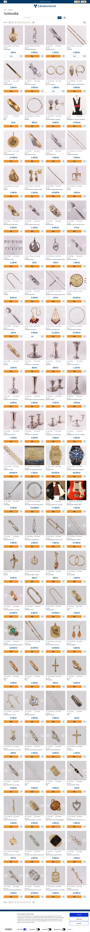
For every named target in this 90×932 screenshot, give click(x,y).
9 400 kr (34, 612)
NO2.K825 (26, 433)
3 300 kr (34, 52)
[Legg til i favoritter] (21, 56)
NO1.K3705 (27, 888)
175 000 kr (34, 507)
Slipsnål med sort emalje (73, 785)
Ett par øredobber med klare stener (75, 84)
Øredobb (27, 119)
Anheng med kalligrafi (9, 154)
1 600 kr (55, 87)
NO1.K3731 (69, 573)
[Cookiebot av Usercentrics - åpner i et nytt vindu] (8, 929)
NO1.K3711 (27, 538)
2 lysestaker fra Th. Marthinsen (53, 434)
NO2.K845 (26, 293)
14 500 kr (55, 647)
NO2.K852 (48, 223)
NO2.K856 (69, 188)
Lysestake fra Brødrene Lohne (74, 399)
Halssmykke (28, 645)
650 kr (34, 367)
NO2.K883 (5, 83)
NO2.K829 (26, 398)
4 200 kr (13, 577)
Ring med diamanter (51, 154)
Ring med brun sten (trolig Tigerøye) (55, 820)
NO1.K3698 (6, 853)
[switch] (38, 929)
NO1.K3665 (27, 713)
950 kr (13, 752)
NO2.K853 (26, 223)
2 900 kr (76, 437)
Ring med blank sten (9, 539)
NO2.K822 (69, 433)
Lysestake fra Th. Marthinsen (32, 364)
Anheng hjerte (7, 49)
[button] (84, 22)
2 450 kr (13, 402)
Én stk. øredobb (50, 575)
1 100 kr (34, 227)
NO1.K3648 (48, 643)
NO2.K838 (26, 328)
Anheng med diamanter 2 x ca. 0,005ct (55, 890)
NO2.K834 (5, 363)
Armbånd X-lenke (29, 610)
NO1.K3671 (6, 748)
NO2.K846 (5, 293)
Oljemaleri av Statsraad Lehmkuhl (33, 469)
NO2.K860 (48, 188)
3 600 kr (55, 752)
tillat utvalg (79, 919)
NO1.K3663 (6, 713)
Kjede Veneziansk (50, 715)
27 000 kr (77, 542)
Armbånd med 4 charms (10, 715)
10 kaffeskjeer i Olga (9, 259)
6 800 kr (55, 858)
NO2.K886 (26, 48)
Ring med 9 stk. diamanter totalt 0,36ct (34, 855)
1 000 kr (34, 402)
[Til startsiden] (5, 2)
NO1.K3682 (69, 783)
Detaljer (69, 929)
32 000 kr (34, 647)
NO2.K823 (48, 433)
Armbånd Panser (50, 610)
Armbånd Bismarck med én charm (54, 539)
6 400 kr (13, 717)
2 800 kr (76, 647)
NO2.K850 (5, 258)
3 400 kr (76, 87)
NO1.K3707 (6, 538)
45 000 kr (77, 472)
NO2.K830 (5, 398)
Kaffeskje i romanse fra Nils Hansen (75, 224)
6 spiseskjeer (7, 504)
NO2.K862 (5, 188)
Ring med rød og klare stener (11, 224)
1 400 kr (13, 192)
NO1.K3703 (69, 853)
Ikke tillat (79, 923)
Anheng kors (49, 680)
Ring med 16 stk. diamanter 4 (53, 750)
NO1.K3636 (6, 608)
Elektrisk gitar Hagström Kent (74, 504)
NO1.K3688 (48, 818)
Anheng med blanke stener (10, 820)
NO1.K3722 (6, 573)
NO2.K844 (48, 293)
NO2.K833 (26, 363)
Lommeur (69, 294)
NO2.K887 (5, 48)
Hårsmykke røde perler (30, 329)
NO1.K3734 (48, 468)
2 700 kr (55, 402)
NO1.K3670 (69, 713)
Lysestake (48, 364)
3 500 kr (34, 332)
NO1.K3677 (6, 783)
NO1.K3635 (27, 608)
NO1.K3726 (27, 573)
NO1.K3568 (69, 888)
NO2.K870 (5, 153)
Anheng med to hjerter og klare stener (55, 259)
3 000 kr (55, 157)
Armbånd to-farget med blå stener (54, 189)
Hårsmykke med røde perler (53, 329)
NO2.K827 (69, 398)
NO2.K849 (26, 258)
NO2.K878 (48, 83)
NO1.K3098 (27, 468)
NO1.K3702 (48, 853)
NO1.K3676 (69, 748)
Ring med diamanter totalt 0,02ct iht (13, 890)
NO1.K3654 (6, 678)
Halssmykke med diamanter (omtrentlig (35, 504)
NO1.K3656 (48, 678)
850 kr (34, 122)
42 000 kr (55, 472)
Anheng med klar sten (30, 49)
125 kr (76, 717)
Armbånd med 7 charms (73, 890)
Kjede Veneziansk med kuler (74, 539)
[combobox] (41, 17)
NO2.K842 (69, 293)
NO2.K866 (48, 153)
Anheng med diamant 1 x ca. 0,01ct (12, 750)
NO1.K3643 (6, 643)
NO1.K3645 (27, 643)
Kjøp (32, 56)
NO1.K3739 (27, 503)
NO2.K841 (5, 328)
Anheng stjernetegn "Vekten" (32, 575)
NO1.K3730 (48, 573)
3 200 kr (13, 507)
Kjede (26, 785)
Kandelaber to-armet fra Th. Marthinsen (77, 434)
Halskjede (69, 49)
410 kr (13, 332)
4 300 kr (76, 52)
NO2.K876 (5, 118)
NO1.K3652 (69, 643)
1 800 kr (76, 262)
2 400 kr (13, 682)
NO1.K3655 (27, 678)
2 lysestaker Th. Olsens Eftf (31, 434)
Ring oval (6, 364)
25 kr (13, 122)
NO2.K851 (69, 223)
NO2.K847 (69, 258)
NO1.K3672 (27, 748)
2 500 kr (13, 227)
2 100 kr (13, 262)
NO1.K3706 (48, 888)
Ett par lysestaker (50, 399)
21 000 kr (55, 332)
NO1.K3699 (27, 853)
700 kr (55, 262)
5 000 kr (34, 297)
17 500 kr (77, 122)
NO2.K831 (69, 363)
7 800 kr (55, 542)
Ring (5, 119)
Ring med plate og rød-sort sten (54, 855)
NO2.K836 (48, 328)
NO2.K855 (5, 223)
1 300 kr (34, 157)
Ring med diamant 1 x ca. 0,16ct (11, 785)
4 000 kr (55, 122)
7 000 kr (76, 507)
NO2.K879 (26, 83)
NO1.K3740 (69, 503)
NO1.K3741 (48, 503)
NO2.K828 (48, 398)
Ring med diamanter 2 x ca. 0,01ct (33, 820)
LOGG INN (48, 1)
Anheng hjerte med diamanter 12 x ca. (76, 820)
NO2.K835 (69, 328)
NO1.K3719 (48, 538)
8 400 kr (13, 297)
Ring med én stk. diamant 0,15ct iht (33, 750)
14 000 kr (55, 192)
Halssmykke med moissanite (74, 329)
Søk (59, 17)
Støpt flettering (49, 224)
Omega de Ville (49, 469)
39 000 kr (13, 472)
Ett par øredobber (50, 84)
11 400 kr (13, 157)
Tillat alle (79, 914)
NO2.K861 (26, 188)
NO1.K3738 (6, 503)
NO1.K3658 (69, 678)
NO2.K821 (5, 468)
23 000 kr (13, 647)
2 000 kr (34, 437)
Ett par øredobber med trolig (53, 119)
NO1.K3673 (48, 748)
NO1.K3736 (69, 468)
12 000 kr (77, 893)
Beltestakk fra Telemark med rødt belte (76, 119)
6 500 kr (55, 227)
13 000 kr (55, 612)
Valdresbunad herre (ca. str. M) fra (54, 504)
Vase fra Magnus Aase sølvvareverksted (34, 399)
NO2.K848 (48, 258)
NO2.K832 (48, 363)
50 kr (34, 262)
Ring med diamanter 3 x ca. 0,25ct (33, 890)
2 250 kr (34, 192)
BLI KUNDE (42, 1)
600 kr (55, 367)
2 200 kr (34, 682)
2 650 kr (34, 87)
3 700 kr (55, 52)
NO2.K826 (5, 433)
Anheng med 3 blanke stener (32, 539)
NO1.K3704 (6, 888)
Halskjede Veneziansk (72, 154)
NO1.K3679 (27, 783)
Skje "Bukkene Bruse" (9, 329)
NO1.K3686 (6, 818)
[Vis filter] (64, 17)
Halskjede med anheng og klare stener (55, 294)
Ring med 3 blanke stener (73, 855)
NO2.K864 (69, 153)
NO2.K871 (69, 118)
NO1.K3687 (27, 818)
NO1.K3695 (69, 818)
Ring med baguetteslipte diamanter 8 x (13, 645)
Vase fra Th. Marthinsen (72, 364)
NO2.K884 (69, 48)
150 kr (55, 297)
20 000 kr (77, 297)
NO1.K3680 (48, 783)
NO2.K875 (26, 118)
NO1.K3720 (69, 538)
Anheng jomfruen (29, 259)
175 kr (76, 227)
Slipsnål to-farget (8, 84)
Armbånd (6, 294)
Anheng (5, 189)
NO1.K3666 (48, 713)
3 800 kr (55, 787)
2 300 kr (13, 87)
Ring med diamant (50, 49)
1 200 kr (13, 437)
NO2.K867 (26, 153)
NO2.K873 (48, 118)
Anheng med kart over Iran (52, 645)
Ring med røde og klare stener (32, 224)
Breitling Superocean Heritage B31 (75, 469)
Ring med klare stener (30, 84)
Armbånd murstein (8, 469)
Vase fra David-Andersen (10, 434)
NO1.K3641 (69, 608)
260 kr (13, 52)
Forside (5, 10)
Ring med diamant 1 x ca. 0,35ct (11, 610)
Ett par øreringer (71, 575)
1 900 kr (13, 542)
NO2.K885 (48, 48)
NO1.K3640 (48, 608)
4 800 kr (34, 787)
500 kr (55, 682)
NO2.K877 (69, 83)
